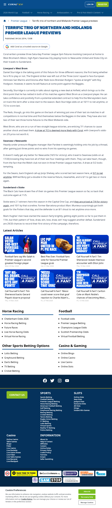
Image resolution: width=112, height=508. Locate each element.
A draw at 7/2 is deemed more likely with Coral (59, 130)
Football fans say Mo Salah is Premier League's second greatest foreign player (20, 260)
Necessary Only (87, 497)
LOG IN (90, 4)
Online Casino (68, 357)
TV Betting (9, 366)
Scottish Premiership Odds (75, 331)
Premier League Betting (73, 323)
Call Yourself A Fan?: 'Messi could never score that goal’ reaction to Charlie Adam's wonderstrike (55, 294)
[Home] (4, 20)
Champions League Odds (74, 327)
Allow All (87, 491)
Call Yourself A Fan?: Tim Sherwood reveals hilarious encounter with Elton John (91, 260)
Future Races (11, 327)
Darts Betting (11, 362)
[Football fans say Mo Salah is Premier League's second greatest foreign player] (20, 244)
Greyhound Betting (14, 357)
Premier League (19, 20)
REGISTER (102, 4)
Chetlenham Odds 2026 (16, 318)
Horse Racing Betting (15, 323)
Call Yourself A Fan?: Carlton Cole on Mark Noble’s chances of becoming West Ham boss (91, 294)
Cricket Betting (12, 370)
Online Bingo (67, 353)
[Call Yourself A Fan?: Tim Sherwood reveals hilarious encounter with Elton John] (92, 244)
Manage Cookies (87, 502)
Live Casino (66, 362)
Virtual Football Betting (73, 336)
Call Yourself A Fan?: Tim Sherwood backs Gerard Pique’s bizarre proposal (17, 294)
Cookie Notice (26, 499)
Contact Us (17, 395)
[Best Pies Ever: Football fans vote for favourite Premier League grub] (56, 244)
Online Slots (67, 366)
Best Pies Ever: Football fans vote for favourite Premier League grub (55, 260)
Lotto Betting (11, 353)
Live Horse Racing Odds (16, 331)
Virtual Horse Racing (15, 336)
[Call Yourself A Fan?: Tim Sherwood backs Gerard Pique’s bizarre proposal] (20, 278)
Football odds (68, 318)
